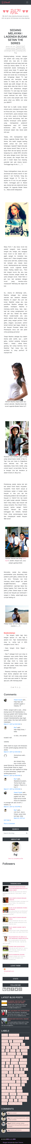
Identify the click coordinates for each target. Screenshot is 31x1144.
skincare (19, 1091)
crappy (8, 1047)
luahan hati (22, 1075)
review (13, 1088)
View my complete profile (15, 858)
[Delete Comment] (21, 724)
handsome (19, 1057)
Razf (15, 727)
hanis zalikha (6, 1060)
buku (3, 1047)
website (4, 1103)
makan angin (16, 1078)
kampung (23, 1066)
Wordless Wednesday (15, 1103)
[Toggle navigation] (27, 2)
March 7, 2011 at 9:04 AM (12, 775)
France (4, 1054)
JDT (3, 1066)
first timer (24, 1050)
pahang (24, 1082)
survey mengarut (23, 1094)
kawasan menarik (7, 1069)
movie (18, 1082)
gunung (24, 1054)
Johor (11, 1066)
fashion (13, 1050)
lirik (17, 1075)
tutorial (19, 1097)
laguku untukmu (19, 1072)
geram (19, 1054)
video (11, 1100)
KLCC (26, 1069)
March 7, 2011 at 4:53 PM (12, 806)
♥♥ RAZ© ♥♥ (15, 11)
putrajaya (5, 1085)
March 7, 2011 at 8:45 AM (12, 752)
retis (8, 1088)
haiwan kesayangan (8, 1057)
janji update (23, 1063)
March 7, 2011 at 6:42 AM (12, 724)
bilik (10, 1041)
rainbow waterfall (14, 1085)
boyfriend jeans (15, 1044)
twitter (25, 1097)
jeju (7, 1066)
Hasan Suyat (18, 700)
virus (15, 1100)
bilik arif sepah (17, 1041)
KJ (21, 1069)
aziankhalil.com (9, 971)
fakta (7, 1050)
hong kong (23, 1060)
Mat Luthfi (25, 1078)
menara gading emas (8, 1082)
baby (27, 1038)
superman (13, 1094)
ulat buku (5, 1100)
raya (23, 1085)
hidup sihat (15, 1060)
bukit (23, 1044)
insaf (3, 1063)
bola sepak (5, 1044)
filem (18, 1050)
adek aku (5, 1035)
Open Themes (19, 1142)
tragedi (13, 1097)
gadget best (11, 1054)
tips (8, 1097)
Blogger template (8, 1142)
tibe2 (3, 1097)
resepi (4, 1088)
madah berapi (11, 48)
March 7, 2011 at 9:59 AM (12, 789)
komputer (5, 1072)
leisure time (20, 46)
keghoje (16, 1069)
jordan (17, 1066)
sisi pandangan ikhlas (14, 49)
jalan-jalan (14, 1063)
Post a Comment (9, 823)
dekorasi (15, 1047)
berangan (5, 1041)
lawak (3, 1075)
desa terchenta (24, 1047)
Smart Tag (5, 1094)
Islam (8, 1063)
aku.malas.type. (14, 1035)
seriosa (19, 48)
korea (11, 1072)
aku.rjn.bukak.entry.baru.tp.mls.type (13, 1038)
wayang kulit (21, 50)
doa (3, 1050)
